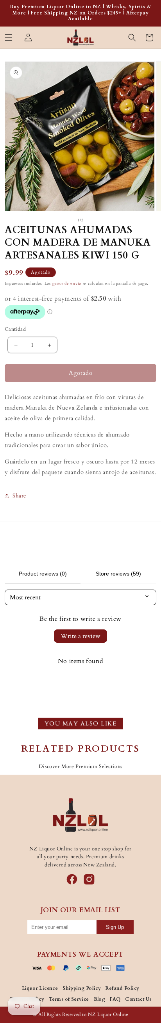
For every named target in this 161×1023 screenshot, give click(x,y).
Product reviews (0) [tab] (43, 573)
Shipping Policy (82, 988)
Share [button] (19, 495)
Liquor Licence (40, 988)
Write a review (80, 636)
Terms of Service (69, 999)
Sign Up (115, 927)
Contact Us (138, 999)
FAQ (115, 999)
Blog (100, 999)
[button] (8, 37)
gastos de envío (67, 283)
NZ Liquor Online (108, 1014)
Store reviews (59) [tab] (118, 573)
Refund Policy (122, 988)
